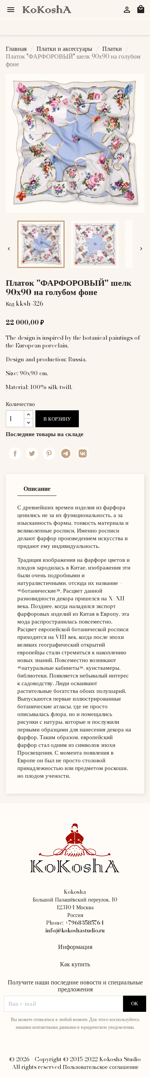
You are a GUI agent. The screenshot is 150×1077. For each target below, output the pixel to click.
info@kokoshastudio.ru (75, 930)
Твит (32, 453)
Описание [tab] (36, 488)
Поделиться (15, 453)
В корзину (57, 419)
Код (10, 304)
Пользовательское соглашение (100, 1066)
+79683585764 (84, 923)
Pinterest (49, 453)
